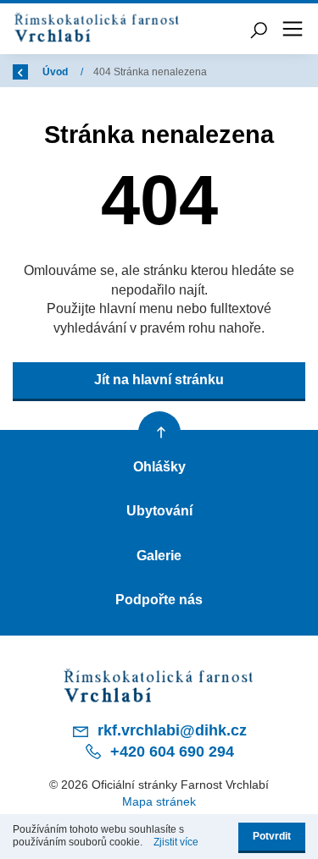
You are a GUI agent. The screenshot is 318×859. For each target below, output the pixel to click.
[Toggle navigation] (292, 28)
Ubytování (159, 510)
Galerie (159, 555)
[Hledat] (259, 29)
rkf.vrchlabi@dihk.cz (170, 730)
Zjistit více (175, 842)
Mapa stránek (159, 801)
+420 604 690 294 (170, 751)
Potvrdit (272, 836)
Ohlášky (159, 466)
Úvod (56, 72)
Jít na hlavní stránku (159, 379)
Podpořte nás (159, 599)
